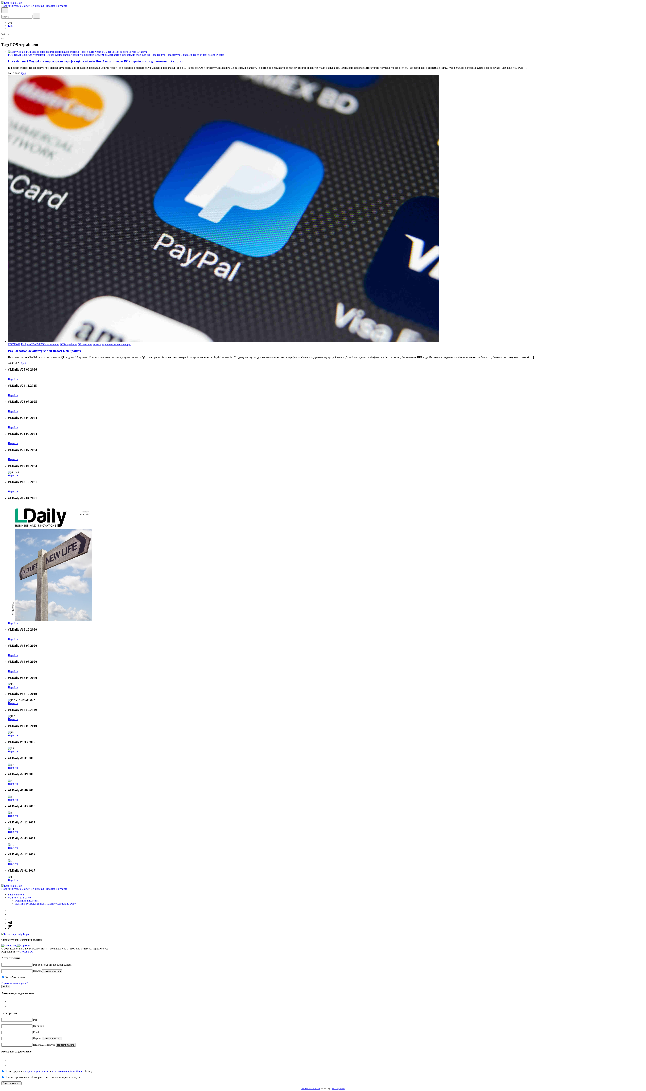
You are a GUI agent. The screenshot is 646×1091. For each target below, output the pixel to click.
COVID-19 (14, 344)
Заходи (26, 5)
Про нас (50, 5)
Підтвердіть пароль (44, 1044)
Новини (6, 5)
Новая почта (173, 54)
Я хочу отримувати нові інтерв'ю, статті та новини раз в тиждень (42, 1077)
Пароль (37, 970)
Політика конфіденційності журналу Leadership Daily (45, 903)
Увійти (6, 986)
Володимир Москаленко (136, 54)
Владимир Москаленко (108, 54)
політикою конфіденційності (67, 1071)
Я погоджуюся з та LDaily (49, 1071)
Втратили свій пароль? (14, 983)
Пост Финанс (201, 54)
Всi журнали (38, 5)
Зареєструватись (11, 1083)
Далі (23, 73)
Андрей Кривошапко (58, 54)
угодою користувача (36, 1071)
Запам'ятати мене (15, 977)
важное (97, 344)
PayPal (36, 344)
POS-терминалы (17, 54)
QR (80, 344)
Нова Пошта (158, 54)
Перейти (13, 379)
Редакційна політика (27, 900)
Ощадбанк (186, 54)
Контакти (61, 5)
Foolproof (26, 344)
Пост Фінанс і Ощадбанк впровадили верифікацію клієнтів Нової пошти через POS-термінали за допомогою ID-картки (96, 61)
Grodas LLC (26, 951)
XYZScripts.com (338, 1089)
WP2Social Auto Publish (310, 1089)
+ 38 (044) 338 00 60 (19, 897)
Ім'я (35, 1019)
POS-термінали (36, 54)
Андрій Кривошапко (82, 54)
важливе (87, 344)
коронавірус (124, 344)
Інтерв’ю (16, 5)
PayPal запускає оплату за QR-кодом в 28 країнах (44, 351)
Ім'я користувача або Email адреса (52, 964)
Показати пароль (52, 971)
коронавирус (109, 344)
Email (36, 1032)
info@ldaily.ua (16, 894)
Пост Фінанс (216, 54)
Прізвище (38, 1026)
